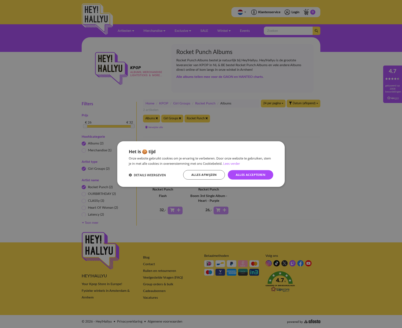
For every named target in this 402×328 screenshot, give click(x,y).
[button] (147, 174)
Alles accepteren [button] (250, 175)
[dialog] (201, 164)
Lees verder (231, 163)
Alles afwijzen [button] (204, 175)
